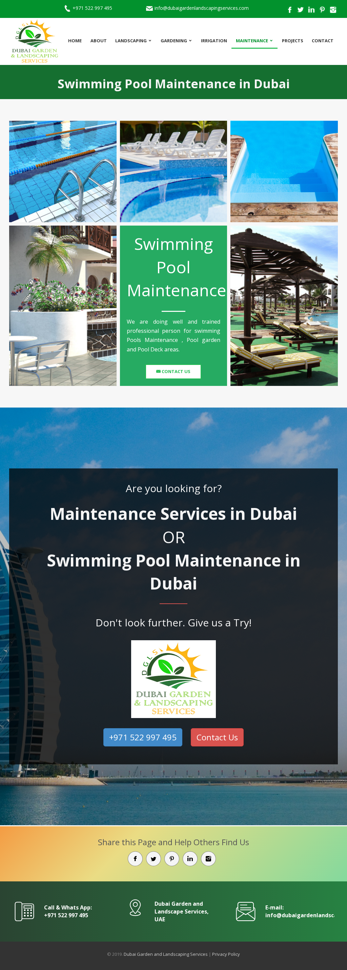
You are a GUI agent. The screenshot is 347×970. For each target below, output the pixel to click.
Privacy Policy (226, 954)
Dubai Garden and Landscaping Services (166, 954)
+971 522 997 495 (92, 8)
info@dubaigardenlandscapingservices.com (202, 8)
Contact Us (175, 371)
